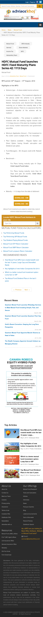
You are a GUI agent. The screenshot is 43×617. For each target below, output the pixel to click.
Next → (27, 290)
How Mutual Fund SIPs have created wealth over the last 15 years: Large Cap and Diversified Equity (22, 262)
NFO (22, 51)
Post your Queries (28, 507)
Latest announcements (30, 514)
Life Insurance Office (8, 541)
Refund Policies (28, 521)
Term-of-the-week (28, 517)
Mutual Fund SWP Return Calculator (16, 247)
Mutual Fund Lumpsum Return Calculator (17, 251)
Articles (25, 496)
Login (27, 2)
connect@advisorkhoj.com (31, 539)
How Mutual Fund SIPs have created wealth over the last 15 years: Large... (31, 432)
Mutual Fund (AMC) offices (10, 533)
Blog (24, 510)
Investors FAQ (6, 514)
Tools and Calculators (29, 493)
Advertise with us (7, 524)
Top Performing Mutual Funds (13, 233)
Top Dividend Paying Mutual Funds (15, 240)
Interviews (26, 500)
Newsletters (5, 521)
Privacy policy (6, 503)
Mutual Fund (10, 44)
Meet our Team (6, 496)
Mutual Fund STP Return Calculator (15, 244)
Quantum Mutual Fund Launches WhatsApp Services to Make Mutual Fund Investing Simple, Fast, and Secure (23, 307)
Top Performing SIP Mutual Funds (15, 236)
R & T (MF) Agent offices (9, 537)
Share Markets (23, 47)
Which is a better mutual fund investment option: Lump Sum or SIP (30, 459)
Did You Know (6, 551)
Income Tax (9, 51)
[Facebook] (37, 2)
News (25, 503)
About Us (4, 489)
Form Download (6, 555)
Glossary (4, 548)
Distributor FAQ (6, 517)
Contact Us (5, 493)
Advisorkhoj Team (11, 55)
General (8, 47)
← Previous (17, 290)
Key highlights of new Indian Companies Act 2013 (22, 268)
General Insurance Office (9, 544)
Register (32, 2)
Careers (4, 500)
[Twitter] (40, 2)
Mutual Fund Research (30, 489)
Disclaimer (5, 507)
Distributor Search (28, 524)
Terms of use (5, 510)
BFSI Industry (26, 44)
